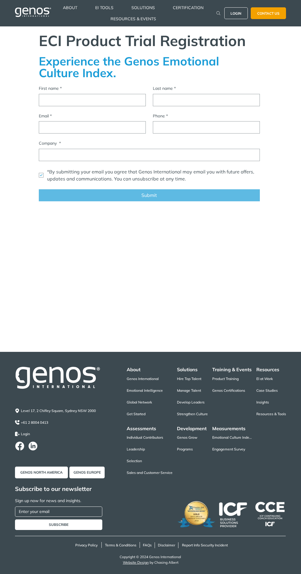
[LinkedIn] (33, 446)
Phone (160, 116)
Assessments (141, 428)
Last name (164, 88)
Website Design (136, 562)
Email (45, 116)
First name (50, 88)
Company (50, 143)
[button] (70, 7)
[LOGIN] (218, 13)
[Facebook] (19, 446)
